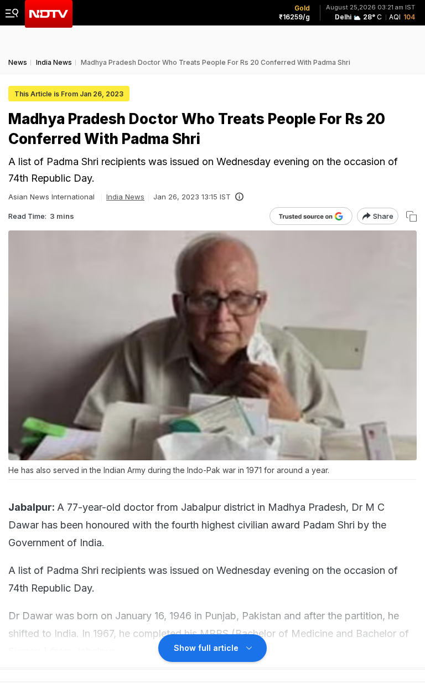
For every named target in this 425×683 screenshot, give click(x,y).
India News (125, 196)
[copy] (411, 216)
